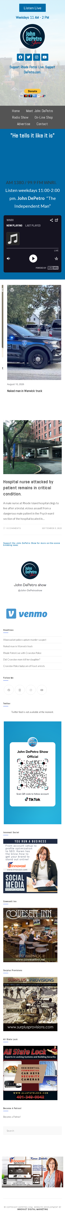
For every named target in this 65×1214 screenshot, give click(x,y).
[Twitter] (28, 57)
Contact (42, 123)
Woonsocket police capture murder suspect (24, 639)
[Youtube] (44, 57)
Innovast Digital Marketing (32, 1209)
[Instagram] (36, 57)
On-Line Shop (43, 117)
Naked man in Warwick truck (18, 646)
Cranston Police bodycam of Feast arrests (24, 666)
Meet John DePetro (39, 110)
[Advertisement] (32, 160)
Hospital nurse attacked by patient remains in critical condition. (28, 488)
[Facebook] (20, 57)
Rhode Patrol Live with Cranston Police (22, 653)
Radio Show (20, 117)
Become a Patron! (12, 1116)
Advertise (23, 123)
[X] (20, 690)
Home (16, 110)
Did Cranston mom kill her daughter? (21, 659)
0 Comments (13, 528)
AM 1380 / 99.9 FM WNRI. (31, 182)
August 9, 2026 (53, 320)
